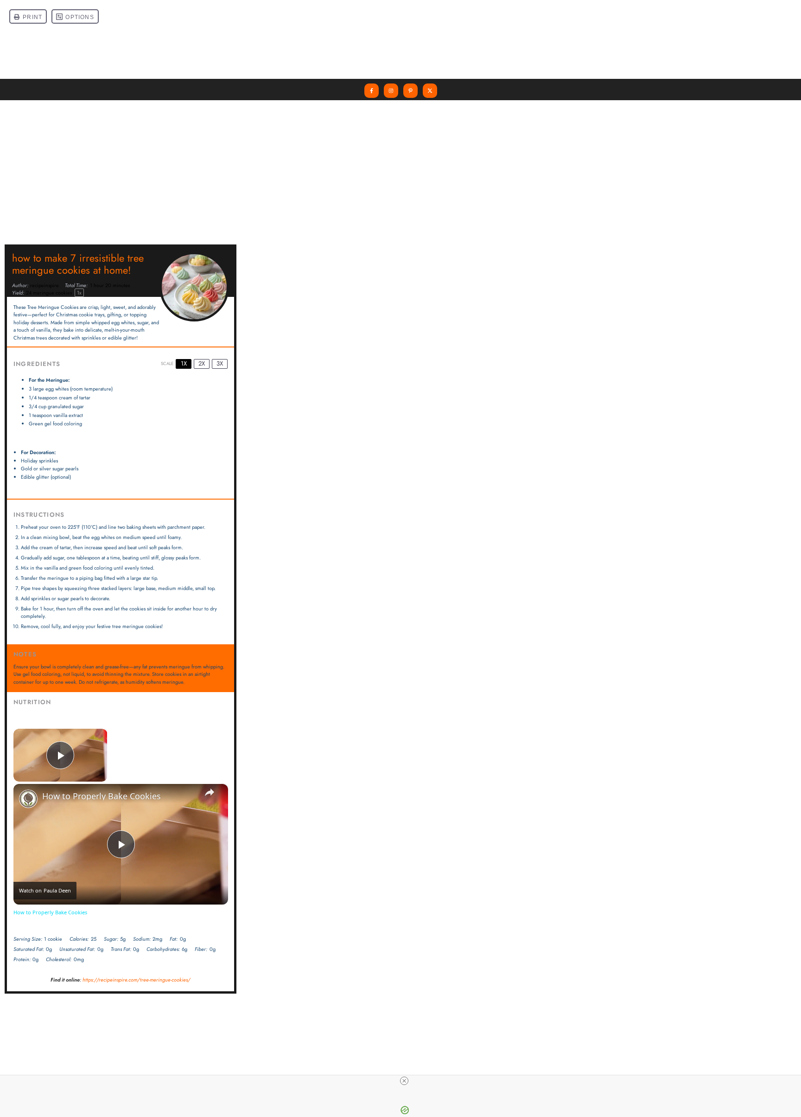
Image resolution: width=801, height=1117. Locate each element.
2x (201, 363)
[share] (209, 792)
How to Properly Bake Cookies (101, 796)
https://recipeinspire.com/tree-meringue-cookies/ (137, 979)
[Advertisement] (400, 170)
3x (219, 363)
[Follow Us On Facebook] (371, 90)
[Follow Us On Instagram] (391, 90)
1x (184, 363)
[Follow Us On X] (430, 90)
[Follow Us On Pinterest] (410, 90)
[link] (28, 799)
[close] (404, 1081)
